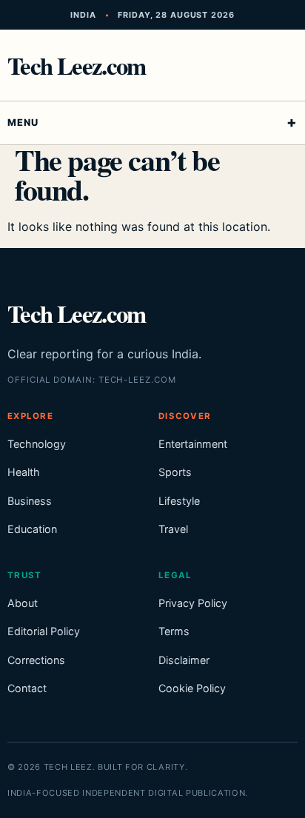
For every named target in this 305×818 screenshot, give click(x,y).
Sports (175, 472)
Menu (22, 122)
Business (29, 501)
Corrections (36, 660)
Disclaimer (184, 660)
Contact (27, 688)
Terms (174, 631)
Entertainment (192, 444)
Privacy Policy (192, 603)
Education (32, 529)
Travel (173, 529)
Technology (36, 444)
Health (23, 472)
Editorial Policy (43, 631)
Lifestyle (179, 501)
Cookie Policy (192, 688)
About (22, 603)
